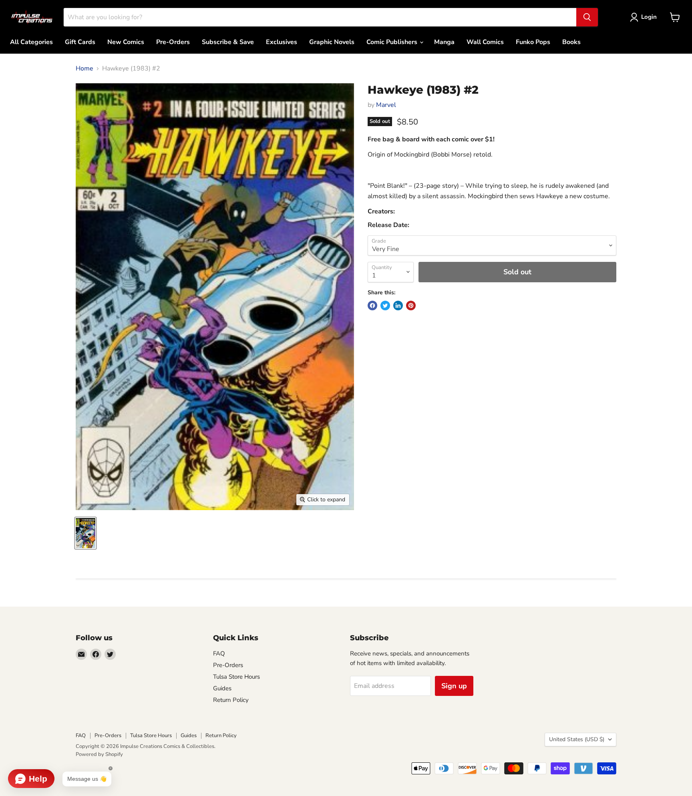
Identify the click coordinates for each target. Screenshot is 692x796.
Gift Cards (80, 42)
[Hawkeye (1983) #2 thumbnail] (85, 533)
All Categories (31, 42)
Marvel (386, 105)
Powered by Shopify (99, 754)
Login (649, 17)
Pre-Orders (173, 42)
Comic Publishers (392, 42)
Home (84, 68)
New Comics (125, 42)
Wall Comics (485, 42)
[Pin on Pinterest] (411, 305)
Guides (222, 688)
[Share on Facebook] (372, 305)
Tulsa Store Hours (236, 677)
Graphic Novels (331, 42)
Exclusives (281, 42)
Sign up (454, 686)
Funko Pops (533, 42)
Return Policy (231, 700)
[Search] (587, 17)
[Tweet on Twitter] (385, 305)
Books (571, 42)
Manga (444, 42)
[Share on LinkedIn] (398, 305)
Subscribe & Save (228, 42)
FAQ (219, 653)
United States (576, 739)
